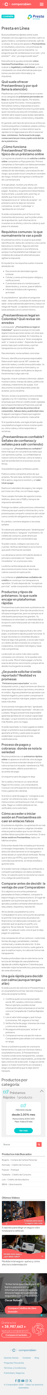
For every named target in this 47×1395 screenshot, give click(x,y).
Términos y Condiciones (15, 1367)
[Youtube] (22, 1381)
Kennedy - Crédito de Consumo (16, 1165)
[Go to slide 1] (39, 1315)
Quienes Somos (11, 1357)
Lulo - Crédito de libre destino (15, 1179)
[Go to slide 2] (41, 1315)
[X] (30, 1381)
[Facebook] (16, 1381)
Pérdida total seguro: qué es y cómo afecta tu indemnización (21, 1263)
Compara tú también (16, 1335)
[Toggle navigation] (41, 4)
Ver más (23, 1130)
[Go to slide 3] (44, 1315)
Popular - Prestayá (10, 1169)
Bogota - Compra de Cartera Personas (19, 1160)
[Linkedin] (19, 1381)
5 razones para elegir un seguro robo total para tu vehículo (21, 1229)
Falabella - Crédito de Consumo (16, 1174)
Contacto (27, 1357)
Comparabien (8, 914)
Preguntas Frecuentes (14, 1362)
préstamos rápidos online (20, 34)
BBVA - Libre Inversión (12, 1184)
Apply (39, 1144)
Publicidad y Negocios (14, 1372)
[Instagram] (26, 1381)
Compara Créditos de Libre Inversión (22, 1310)
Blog (37, 1357)
